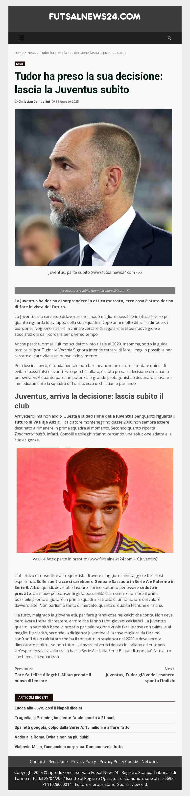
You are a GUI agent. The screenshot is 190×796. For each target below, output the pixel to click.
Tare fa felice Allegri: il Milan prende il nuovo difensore (53, 674)
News (20, 63)
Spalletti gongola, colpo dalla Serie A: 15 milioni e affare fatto (72, 727)
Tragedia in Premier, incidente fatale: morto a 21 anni (64, 717)
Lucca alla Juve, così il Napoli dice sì (48, 708)
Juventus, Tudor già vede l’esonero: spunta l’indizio (140, 674)
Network (150, 761)
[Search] (169, 38)
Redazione (58, 761)
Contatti (37, 761)
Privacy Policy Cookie (118, 761)
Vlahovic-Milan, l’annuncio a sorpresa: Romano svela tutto (69, 746)
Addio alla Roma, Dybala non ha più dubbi (52, 737)
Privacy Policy (83, 761)
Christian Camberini (34, 101)
